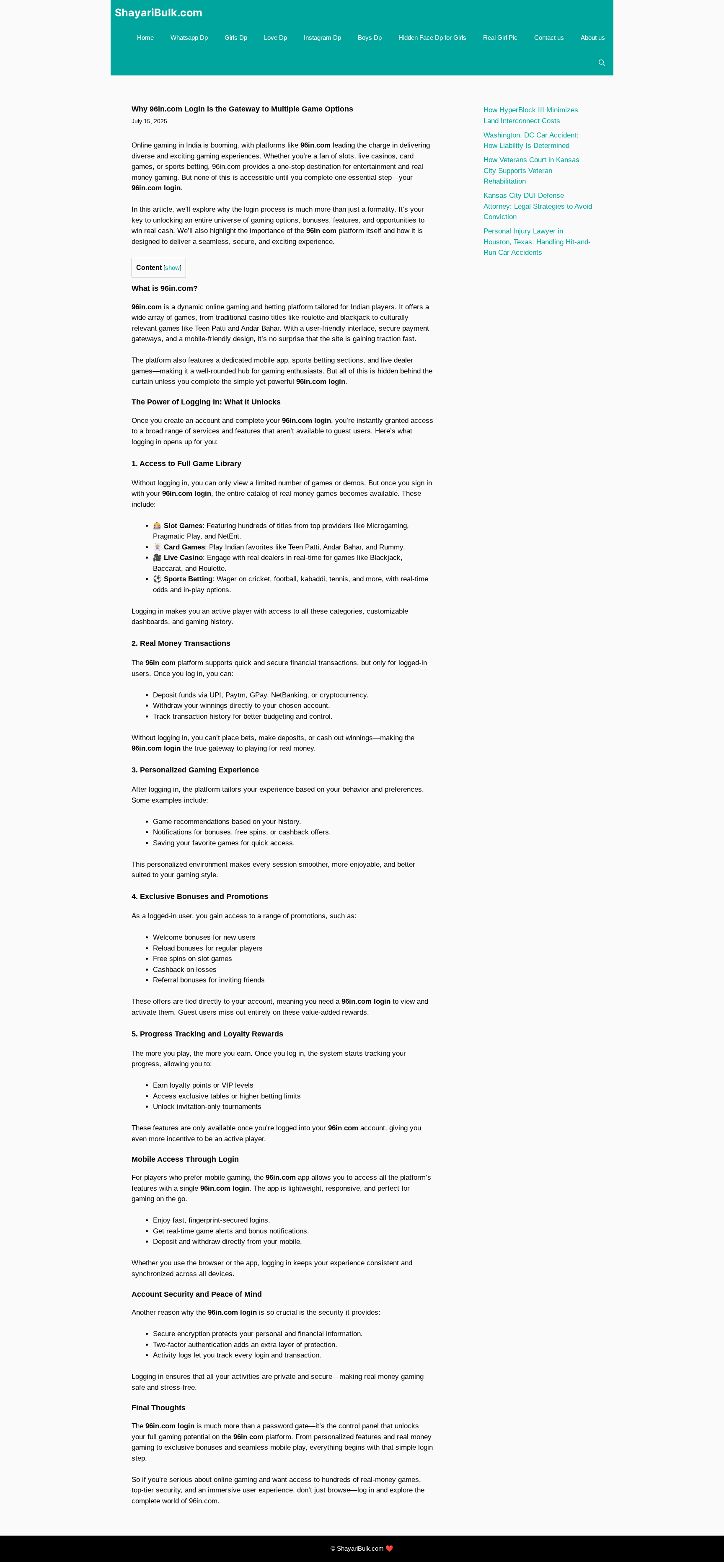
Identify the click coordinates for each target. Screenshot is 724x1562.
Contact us (549, 37)
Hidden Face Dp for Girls (432, 37)
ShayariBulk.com (158, 12)
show (172, 267)
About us (593, 37)
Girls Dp (236, 37)
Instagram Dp (322, 37)
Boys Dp (370, 37)
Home (145, 37)
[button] (601, 62)
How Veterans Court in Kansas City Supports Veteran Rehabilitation (531, 170)
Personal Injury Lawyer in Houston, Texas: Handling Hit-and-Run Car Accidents (537, 241)
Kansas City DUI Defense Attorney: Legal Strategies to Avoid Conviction (538, 206)
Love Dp (275, 37)
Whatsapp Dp (189, 37)
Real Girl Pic (500, 37)
